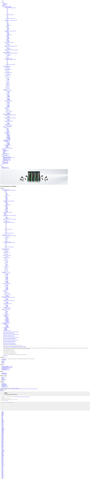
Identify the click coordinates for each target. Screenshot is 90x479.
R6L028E (8, 104)
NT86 (8, 74)
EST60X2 (8, 77)
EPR (5, 252)
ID (6, 121)
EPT (6, 71)
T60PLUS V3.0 (7, 237)
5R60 (8, 51)
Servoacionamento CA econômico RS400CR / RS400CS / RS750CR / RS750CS (14, 346)
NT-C (6, 67)
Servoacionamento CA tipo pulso (6, 272)
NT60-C (7, 250)
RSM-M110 (7, 295)
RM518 (8, 131)
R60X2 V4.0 (8, 44)
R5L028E (7, 284)
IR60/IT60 (8, 143)
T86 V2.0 (8, 55)
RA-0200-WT (8, 138)
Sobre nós (3, 2)
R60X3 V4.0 (8, 45)
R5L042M (8, 96)
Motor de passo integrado (6, 323)
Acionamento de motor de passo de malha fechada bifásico (9, 235)
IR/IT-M (5, 324)
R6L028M (8, 98)
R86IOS (8, 41)
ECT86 (8, 82)
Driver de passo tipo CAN (6, 249)
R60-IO (8, 33)
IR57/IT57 (7, 325)
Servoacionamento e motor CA (5, 167)
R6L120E (8, 106)
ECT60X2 (7, 267)
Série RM (5, 310)
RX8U (8, 129)
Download (3, 156)
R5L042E (8, 102)
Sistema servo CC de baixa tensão (7, 159)
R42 (7, 21)
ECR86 (7, 262)
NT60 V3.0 (7, 256)
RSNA (5, 293)
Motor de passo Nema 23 (34, 388)
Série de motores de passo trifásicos (10, 14)
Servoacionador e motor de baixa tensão (6, 368)
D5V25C (8, 116)
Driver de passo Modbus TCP (7, 69)
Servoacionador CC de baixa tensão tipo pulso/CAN (10, 114)
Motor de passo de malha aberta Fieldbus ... (9, 338)
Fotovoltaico (4, 149)
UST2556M (7, 147)
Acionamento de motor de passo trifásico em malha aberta (9, 215)
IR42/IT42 (8, 142)
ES (6, 75)
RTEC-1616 (8, 136)
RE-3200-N (7, 318)
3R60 (8, 47)
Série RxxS (7, 26)
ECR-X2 (7, 83)
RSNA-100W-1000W (9, 111)
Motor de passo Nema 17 (29, 388)
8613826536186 (2, 390)
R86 (7, 24)
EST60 (8, 76)
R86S (8, 30)
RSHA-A (7, 291)
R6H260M (8, 100)
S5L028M (8, 91)
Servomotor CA (5, 290)
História (2, 377)
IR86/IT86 (8, 144)
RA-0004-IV (7, 320)
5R (6, 50)
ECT (6, 80)
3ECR (6, 85)
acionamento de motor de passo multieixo (9, 42)
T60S (8, 57)
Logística (4, 152)
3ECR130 (8, 86)
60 (7, 19)
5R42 (6, 220)
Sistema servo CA (5, 89)
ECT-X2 (7, 84)
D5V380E (8, 120)
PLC (5, 127)
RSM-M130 (8, 113)
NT (4, 255)
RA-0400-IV (8, 139)
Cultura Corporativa (5, 4)
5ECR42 (8, 87)
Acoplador (5, 315)
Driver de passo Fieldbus (3, 388)
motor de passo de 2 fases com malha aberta (11, 7)
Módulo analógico (8, 137)
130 (7, 17)
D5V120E (7, 301)
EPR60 (8, 70)
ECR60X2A (7, 266)
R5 (6, 93)
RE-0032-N (7, 317)
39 (7, 10)
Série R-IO (7, 31)
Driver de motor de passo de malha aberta (10, 388)
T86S (6, 241)
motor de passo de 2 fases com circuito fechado (11, 59)
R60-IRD (8, 38)
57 (7, 11)
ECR (6, 78)
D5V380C (8, 117)
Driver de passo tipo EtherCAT (6, 257)
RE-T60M (7, 271)
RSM (6, 112)
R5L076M (7, 279)
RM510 (7, 311)
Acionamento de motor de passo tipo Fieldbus (7, 367)
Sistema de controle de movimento (7, 126)
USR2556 (7, 145)
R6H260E (7, 287)
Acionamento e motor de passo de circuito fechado (8, 157)
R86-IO (7, 203)
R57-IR (8, 37)
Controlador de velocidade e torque (7, 330)
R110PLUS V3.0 (9, 25)
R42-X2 (8, 43)
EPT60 (6, 254)
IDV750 (8, 123)
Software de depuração (4, 384)
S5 (4, 273)
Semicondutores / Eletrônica (6, 153)
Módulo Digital (7, 134)
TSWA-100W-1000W (8, 308)
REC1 (8, 133)
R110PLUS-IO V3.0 (9, 34)
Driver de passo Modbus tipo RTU (8, 72)
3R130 (8, 49)
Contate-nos (3, 380)
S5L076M (8, 92)
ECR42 (7, 261)
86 (7, 12)
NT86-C (8, 68)
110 (7, 13)
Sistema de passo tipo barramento (6, 66)
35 (7, 9)
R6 (6, 97)
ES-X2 (5, 259)
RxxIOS (5, 209)
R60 (6, 192)
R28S (8, 27)
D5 (6, 115)
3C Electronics (4, 151)
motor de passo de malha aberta (6, 221)
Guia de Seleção (3, 386)
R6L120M (8, 99)
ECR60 (8, 79)
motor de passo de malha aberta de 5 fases (10, 18)
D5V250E (8, 119)
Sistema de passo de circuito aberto (7, 6)
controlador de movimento (7, 322)
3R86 (6, 217)
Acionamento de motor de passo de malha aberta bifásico (10, 20)
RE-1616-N (8, 135)
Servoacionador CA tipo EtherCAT (7, 283)
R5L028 (7, 276)
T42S (6, 239)
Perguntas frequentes (4, 379)
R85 (7, 23)
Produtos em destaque (5, 140)
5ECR (5, 269)
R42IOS (8, 40)
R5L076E (8, 103)
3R (6, 46)
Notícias (3, 161)
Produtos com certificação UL (6, 327)
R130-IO (8, 35)
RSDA (6, 109)
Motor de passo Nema (18, 388)
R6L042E (8, 105)
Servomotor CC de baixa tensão (6, 307)
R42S (8, 28)
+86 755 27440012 (4, 359)
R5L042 (8, 94)
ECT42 (8, 81)
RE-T (6, 88)
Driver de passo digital (23, 388)
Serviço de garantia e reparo (6, 155)
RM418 (8, 130)
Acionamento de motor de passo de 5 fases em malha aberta (9, 219)
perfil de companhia (5, 3)
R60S (8, 29)
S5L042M (7, 274)
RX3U (8, 128)
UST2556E (5, 329)
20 (7, 8)
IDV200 (8, 122)
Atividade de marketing (5, 163)
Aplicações (3, 148)
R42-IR (8, 36)
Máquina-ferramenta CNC (6, 150)
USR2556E (7, 146)
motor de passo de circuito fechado (7, 52)
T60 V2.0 (8, 54)
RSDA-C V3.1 (9, 110)
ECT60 (7, 264)
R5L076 (8, 95)
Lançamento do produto (5, 162)
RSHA (6, 108)
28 (7, 60)
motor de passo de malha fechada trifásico (10, 64)
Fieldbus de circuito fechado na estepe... (8, 333)
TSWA (6, 125)
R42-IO (8, 32)
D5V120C (7, 298)
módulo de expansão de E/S (7, 132)
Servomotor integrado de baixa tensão (7, 303)
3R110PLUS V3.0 (9, 48)
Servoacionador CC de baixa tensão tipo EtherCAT (8, 300)
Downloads (3, 378)
